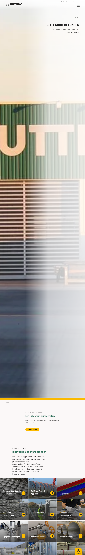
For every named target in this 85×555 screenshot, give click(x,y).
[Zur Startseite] (14, 4)
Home (7, 402)
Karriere (49, 1)
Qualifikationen (65, 1)
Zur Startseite (32, 429)
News (56, 1)
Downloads (76, 1)
